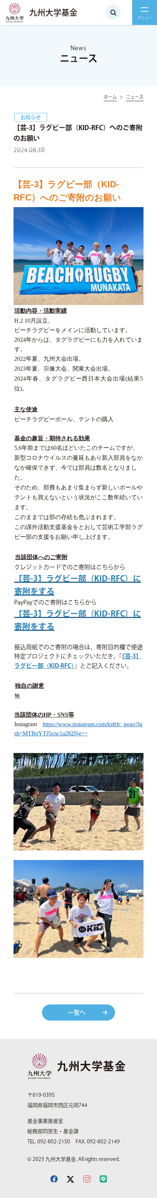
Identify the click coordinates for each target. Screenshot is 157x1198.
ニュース (134, 97)
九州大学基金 (53, 12)
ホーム (110, 97)
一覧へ (76, 1012)
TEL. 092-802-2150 (48, 1141)
